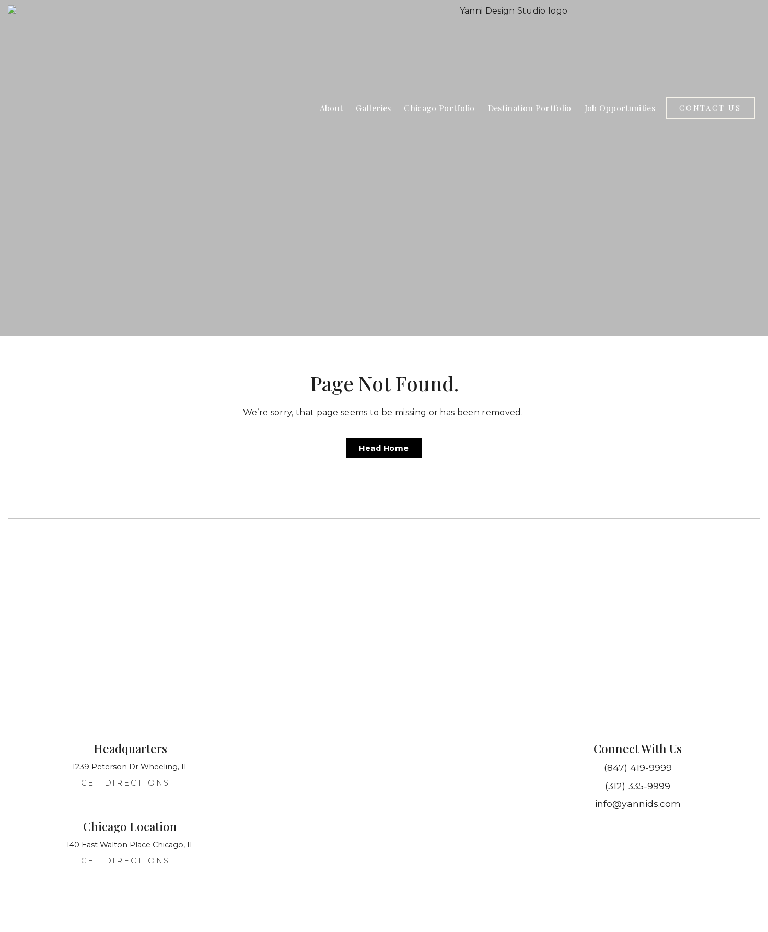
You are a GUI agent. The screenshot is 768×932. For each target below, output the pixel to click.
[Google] (670, 828)
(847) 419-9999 (638, 767)
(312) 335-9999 (637, 785)
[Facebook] (648, 828)
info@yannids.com (638, 803)
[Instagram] (605, 828)
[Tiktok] (627, 828)
